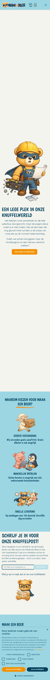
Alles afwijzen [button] (37, 669)
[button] (25, 675)
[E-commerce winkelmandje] (30, 5)
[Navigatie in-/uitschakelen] (45, 4)
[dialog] (25, 653)
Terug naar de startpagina (24, 252)
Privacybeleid (39, 650)
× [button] (47, 630)
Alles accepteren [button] (13, 669)
